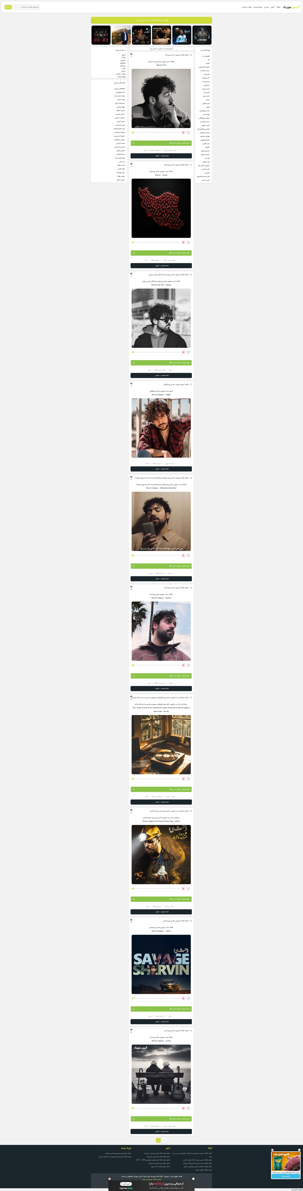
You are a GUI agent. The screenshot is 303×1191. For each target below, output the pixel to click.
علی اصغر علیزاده (119, 128)
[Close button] (299, 1150)
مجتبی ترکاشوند (119, 139)
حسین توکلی (205, 150)
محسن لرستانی (119, 147)
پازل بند (207, 158)
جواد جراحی (121, 99)
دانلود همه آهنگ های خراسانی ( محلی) (157, 1153)
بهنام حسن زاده (119, 96)
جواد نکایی (121, 169)
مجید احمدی (120, 143)
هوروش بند (206, 56)
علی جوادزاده (121, 172)
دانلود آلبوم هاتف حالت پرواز (160, 1166)
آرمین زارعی (206, 89)
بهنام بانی (206, 114)
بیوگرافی (123, 63)
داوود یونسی (121, 107)
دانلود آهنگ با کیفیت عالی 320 (179, 143)
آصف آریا (207, 92)
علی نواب (207, 74)
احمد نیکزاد (121, 165)
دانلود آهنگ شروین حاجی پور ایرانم (176, 164)
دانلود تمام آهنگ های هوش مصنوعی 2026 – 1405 (153, 1160)
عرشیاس (207, 85)
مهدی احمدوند (205, 136)
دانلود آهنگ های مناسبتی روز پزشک (158, 1156)
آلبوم (273, 7)
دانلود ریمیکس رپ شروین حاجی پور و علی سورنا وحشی (169, 811)
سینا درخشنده (205, 70)
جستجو (8, 7)
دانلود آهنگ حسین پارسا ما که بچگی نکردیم (197, 1160)
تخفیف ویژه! (286, 1176)
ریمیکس (168, 797)
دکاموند (207, 147)
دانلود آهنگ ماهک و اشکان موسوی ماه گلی (198, 1166)
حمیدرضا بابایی (120, 103)
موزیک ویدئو (258, 7)
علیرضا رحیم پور (119, 136)
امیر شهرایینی (120, 92)
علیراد (208, 63)
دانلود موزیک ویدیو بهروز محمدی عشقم (118, 1153)
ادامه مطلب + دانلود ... (161, 155)
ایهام (208, 107)
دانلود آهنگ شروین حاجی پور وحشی (176, 920)
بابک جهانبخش (205, 110)
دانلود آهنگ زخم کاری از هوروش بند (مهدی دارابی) (115, 1156)
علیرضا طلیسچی (204, 67)
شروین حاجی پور (204, 165)
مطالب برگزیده (247, 7)
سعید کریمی (121, 121)
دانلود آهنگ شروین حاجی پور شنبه (176, 587)
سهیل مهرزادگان (204, 118)
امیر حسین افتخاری (203, 176)
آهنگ (278, 7)
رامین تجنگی (120, 110)
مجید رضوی (206, 125)
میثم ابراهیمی (205, 140)
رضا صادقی (206, 162)
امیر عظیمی (206, 103)
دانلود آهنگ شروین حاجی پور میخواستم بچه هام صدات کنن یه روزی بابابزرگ (162, 477)
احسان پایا (206, 81)
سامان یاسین (120, 114)
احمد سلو (206, 96)
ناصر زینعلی (206, 78)
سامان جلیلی (205, 154)
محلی (124, 68)
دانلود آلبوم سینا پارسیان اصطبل (159, 1163)
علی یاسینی (206, 169)
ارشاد (208, 99)
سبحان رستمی (120, 117)
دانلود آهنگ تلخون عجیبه (204, 1170)
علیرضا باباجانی (120, 132)
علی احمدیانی (120, 125)
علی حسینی (206, 180)
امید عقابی (206, 143)
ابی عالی (122, 161)
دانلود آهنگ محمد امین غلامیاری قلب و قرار (197, 1163)
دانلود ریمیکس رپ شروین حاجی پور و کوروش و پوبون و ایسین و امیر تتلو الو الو (161, 697)
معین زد (207, 172)
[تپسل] (109, 1179)
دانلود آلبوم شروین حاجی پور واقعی (176, 384)
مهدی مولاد (121, 176)
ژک (209, 59)
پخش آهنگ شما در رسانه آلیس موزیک (149, 20)
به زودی (167, 463)
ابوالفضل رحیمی (119, 88)
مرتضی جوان (121, 150)
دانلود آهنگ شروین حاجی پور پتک (177, 55)
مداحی (266, 7)
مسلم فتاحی (120, 154)
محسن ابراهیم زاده (203, 129)
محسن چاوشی (205, 132)
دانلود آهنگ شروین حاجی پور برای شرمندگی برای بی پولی (169, 274)
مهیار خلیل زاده (120, 158)
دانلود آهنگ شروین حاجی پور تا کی (177, 1030)
